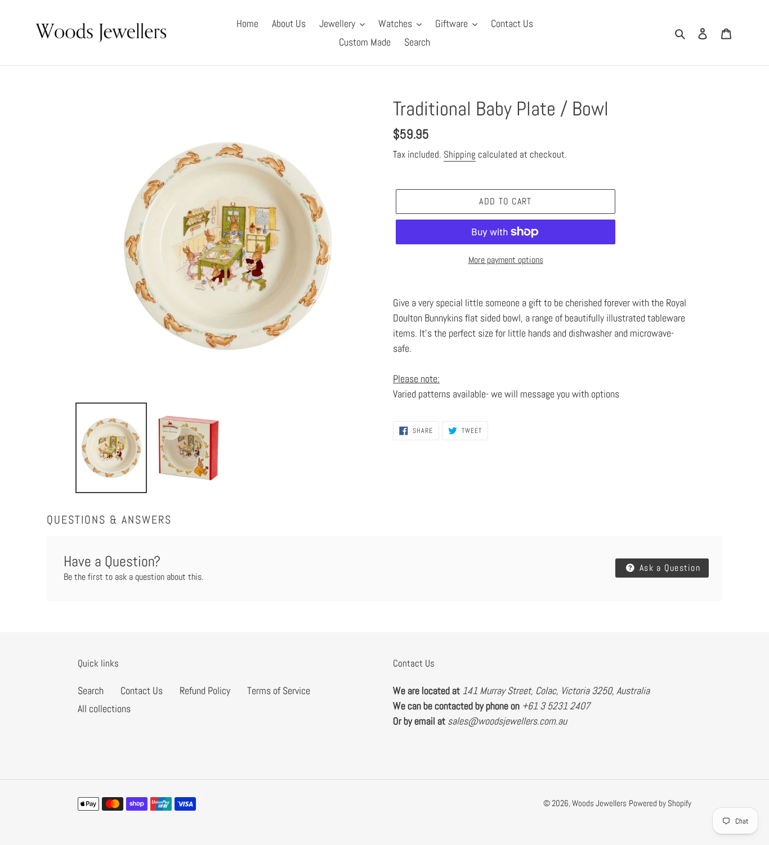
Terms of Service (278, 690)
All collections (104, 708)
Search (91, 690)
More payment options (505, 260)
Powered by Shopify (660, 803)
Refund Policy (205, 690)
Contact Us (141, 690)
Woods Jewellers (599, 803)
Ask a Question (668, 568)
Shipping (460, 154)
